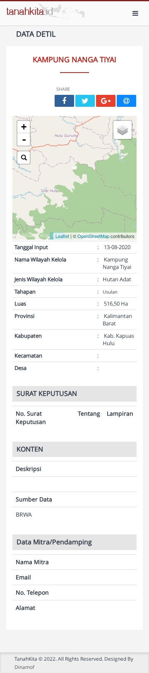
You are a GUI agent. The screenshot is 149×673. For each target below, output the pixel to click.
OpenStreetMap (93, 236)
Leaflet (62, 236)
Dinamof (24, 667)
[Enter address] (23, 157)
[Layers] (122, 130)
